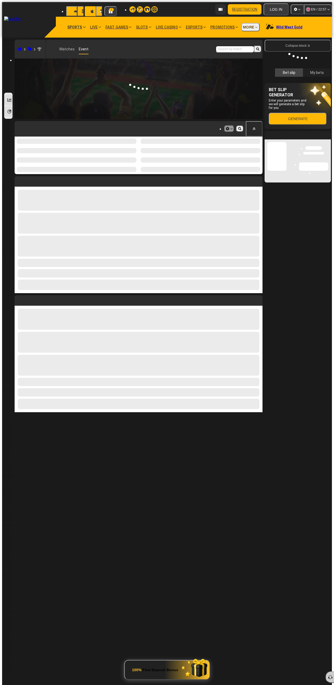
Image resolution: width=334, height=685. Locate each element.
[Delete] (257, 287)
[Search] (257, 49)
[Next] (30, 287)
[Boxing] (30, 49)
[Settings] (297, 9)
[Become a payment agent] (220, 9)
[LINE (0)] (20, 49)
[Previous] (19, 287)
